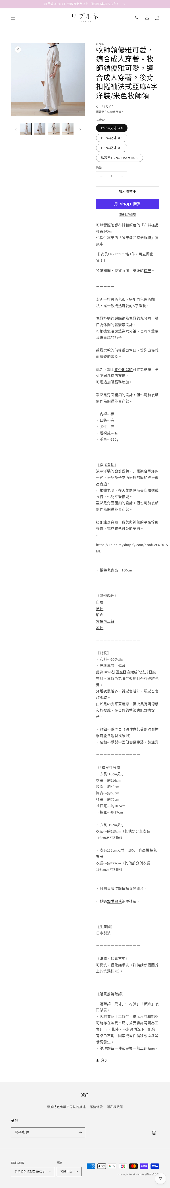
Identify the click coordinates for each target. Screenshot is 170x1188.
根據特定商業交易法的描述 (66, 1107)
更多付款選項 (127, 214)
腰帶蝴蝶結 (123, 369)
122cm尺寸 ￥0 (112, 128)
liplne (129, 1174)
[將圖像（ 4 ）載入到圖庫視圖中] (68, 129)
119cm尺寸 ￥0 (112, 138)
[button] (13, 18)
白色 (99, 602)
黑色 (99, 608)
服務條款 (96, 1107)
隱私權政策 (115, 1107)
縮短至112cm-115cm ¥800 (119, 158)
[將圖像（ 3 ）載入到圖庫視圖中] (54, 129)
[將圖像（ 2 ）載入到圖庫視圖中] (40, 129)
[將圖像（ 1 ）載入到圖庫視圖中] (26, 129)
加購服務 (114, 901)
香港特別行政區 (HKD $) (30, 1171)
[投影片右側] (80, 129)
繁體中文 (66, 1171)
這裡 (147, 270)
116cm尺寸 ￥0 (112, 148)
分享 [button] (104, 1060)
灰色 (99, 627)
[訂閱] (80, 1132)
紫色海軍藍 (105, 621)
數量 (99, 168)
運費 (99, 112)
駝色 (99, 615)
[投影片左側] (16, 129)
